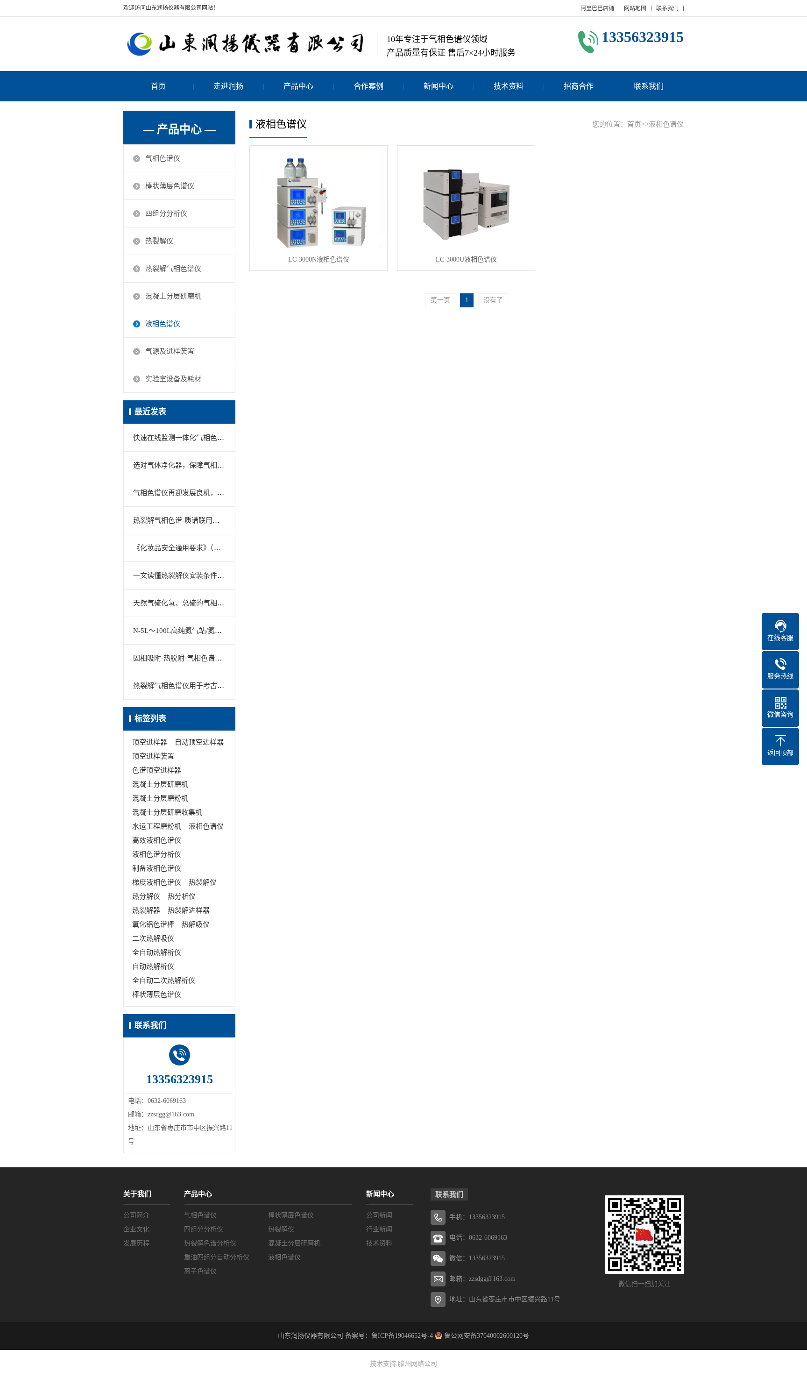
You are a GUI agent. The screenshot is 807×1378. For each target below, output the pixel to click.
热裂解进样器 (189, 910)
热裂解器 (146, 910)
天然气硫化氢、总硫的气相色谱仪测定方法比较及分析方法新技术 (234, 603)
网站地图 (635, 8)
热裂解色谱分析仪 (210, 1243)
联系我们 (667, 8)
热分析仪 (182, 896)
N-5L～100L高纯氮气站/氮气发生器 (188, 630)
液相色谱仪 (162, 323)
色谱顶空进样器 (156, 770)
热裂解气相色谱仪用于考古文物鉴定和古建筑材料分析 (217, 685)
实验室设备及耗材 (173, 379)
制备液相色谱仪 (156, 868)
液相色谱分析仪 (156, 854)
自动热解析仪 (153, 966)
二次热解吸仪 (153, 938)
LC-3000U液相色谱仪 (466, 259)
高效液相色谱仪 (156, 840)
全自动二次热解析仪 (163, 980)
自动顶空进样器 (199, 742)
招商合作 (579, 86)
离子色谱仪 (200, 1271)
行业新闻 (379, 1229)
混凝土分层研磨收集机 (167, 812)
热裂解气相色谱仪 (173, 268)
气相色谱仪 (162, 158)
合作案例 (368, 86)
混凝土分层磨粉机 (160, 798)
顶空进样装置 (153, 756)
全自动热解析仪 (156, 952)
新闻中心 (438, 86)
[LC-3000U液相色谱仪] (466, 197)
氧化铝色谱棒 (153, 924)
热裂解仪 (159, 241)
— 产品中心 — (179, 129)
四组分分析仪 (166, 213)
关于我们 (137, 1194)
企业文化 (136, 1229)
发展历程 (136, 1243)
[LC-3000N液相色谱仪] (318, 197)
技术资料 (509, 86)
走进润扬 (228, 86)
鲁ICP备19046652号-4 (402, 1335)
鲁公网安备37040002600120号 (485, 1335)
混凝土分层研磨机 (173, 296)
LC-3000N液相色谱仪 (318, 259)
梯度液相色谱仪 (156, 882)
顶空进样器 (149, 742)
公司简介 (136, 1215)
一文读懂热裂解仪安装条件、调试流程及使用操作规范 (217, 575)
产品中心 (298, 86)
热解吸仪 (196, 924)
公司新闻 (379, 1215)
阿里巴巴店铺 (597, 8)
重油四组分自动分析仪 (216, 1257)
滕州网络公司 (417, 1363)
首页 (158, 86)
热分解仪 (146, 896)
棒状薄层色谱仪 (169, 186)
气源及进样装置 (169, 351)
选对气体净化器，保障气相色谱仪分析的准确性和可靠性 (220, 465)
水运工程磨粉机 (156, 826)
